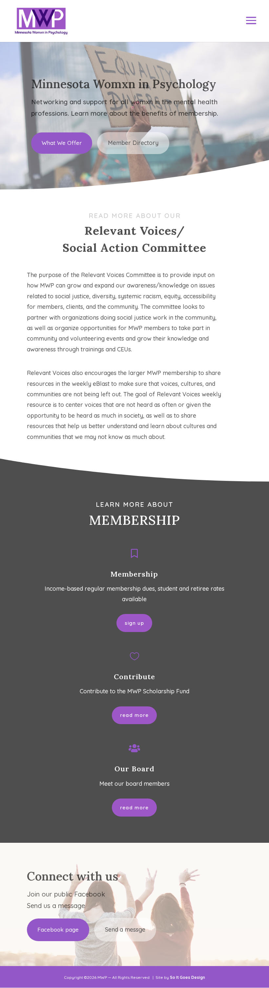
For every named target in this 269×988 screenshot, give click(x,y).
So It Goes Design (187, 977)
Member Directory (133, 143)
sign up (134, 623)
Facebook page (58, 929)
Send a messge (125, 929)
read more (134, 715)
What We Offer (62, 142)
